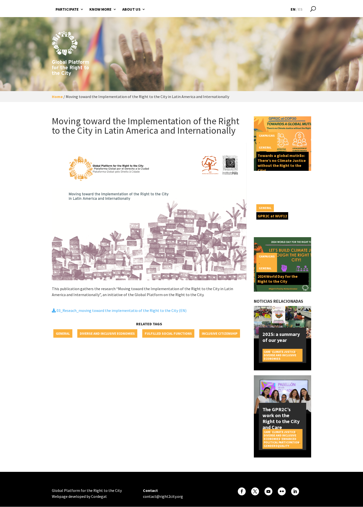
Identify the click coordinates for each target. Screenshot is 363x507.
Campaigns (267, 135)
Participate (67, 9)
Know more (100, 9)
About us (131, 9)
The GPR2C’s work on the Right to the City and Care (281, 418)
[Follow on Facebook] (242, 491)
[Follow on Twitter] (255, 491)
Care (267, 352)
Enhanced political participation (281, 440)
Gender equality (276, 446)
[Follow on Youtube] (268, 491)
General (63, 333)
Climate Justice (284, 352)
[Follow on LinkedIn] (295, 491)
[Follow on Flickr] (282, 491)
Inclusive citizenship (220, 333)
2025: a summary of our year (281, 337)
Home (57, 96)
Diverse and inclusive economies (107, 333)
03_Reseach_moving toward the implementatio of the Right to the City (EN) (121, 310)
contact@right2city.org (163, 496)
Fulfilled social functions (168, 333)
